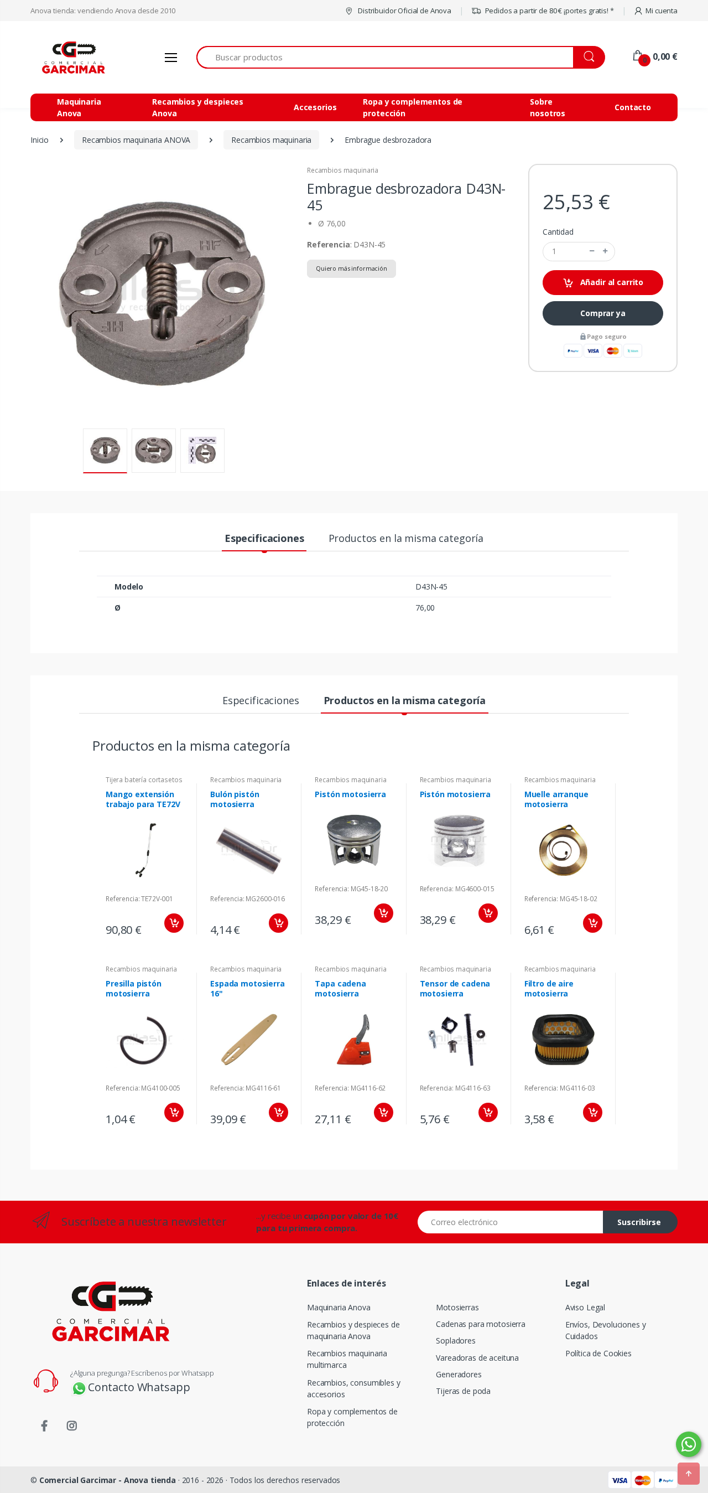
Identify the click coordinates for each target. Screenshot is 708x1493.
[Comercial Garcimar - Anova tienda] (71, 57)
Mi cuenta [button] (661, 11)
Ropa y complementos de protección (412, 107)
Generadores (458, 1374)
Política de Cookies (598, 1353)
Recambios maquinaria (342, 170)
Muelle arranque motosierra (556, 799)
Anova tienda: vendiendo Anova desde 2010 (102, 11)
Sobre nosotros (547, 107)
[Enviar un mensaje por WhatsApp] (688, 1444)
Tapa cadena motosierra (340, 988)
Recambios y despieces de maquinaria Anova (353, 1330)
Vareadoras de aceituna (477, 1357)
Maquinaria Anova (79, 107)
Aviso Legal (585, 1307)
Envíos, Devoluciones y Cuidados (605, 1330)
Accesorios (315, 107)
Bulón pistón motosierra (234, 799)
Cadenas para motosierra (480, 1324)
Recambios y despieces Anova (197, 107)
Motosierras (457, 1307)
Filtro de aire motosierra (549, 988)
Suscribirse (639, 1222)
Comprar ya (603, 313)
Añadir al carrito (610, 282)
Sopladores (456, 1340)
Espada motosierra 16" (247, 988)
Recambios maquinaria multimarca (347, 1359)
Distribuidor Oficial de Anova (403, 11)
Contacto (633, 107)
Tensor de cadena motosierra (455, 988)
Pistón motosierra (350, 794)
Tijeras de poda (463, 1391)
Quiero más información (351, 268)
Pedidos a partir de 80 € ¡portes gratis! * (548, 11)
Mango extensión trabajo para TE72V (143, 799)
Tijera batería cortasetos (144, 779)
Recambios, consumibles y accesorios (353, 1388)
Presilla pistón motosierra (134, 988)
